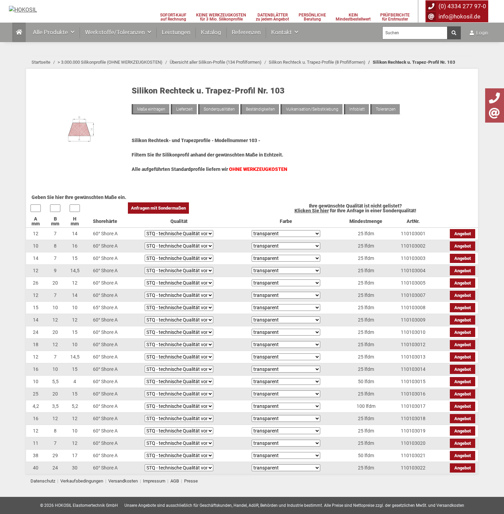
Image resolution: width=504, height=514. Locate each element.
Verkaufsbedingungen (81, 481)
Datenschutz (43, 481)
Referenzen (246, 32)
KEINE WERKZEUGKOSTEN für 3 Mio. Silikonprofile (221, 17)
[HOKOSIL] (23, 9)
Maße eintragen (151, 109)
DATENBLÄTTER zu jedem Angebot (272, 17)
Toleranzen (386, 109)
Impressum (154, 481)
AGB (174, 481)
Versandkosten (123, 481)
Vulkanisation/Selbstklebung (312, 109)
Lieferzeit (184, 109)
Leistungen (176, 32)
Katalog (211, 32)
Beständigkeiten (260, 109)
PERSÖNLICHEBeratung (312, 17)
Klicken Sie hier (312, 210)
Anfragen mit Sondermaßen (158, 208)
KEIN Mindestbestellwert (353, 17)
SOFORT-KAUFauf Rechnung (173, 17)
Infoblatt (357, 109)
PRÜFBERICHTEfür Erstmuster (395, 17)
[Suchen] (454, 32)
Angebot (462, 233)
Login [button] (481, 33)
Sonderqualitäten (219, 109)
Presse (191, 481)
